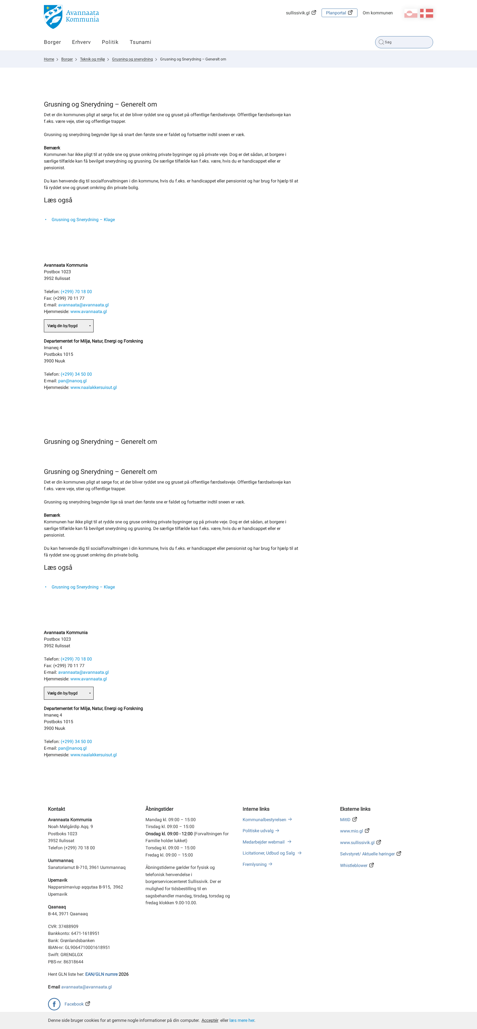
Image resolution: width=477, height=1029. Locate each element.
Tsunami (141, 42)
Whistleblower (353, 865)
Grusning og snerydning (132, 59)
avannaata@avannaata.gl (83, 304)
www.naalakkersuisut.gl (93, 387)
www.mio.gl (351, 831)
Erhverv (81, 42)
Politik (110, 42)
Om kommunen (378, 12)
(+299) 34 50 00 (76, 374)
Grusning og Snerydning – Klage (83, 219)
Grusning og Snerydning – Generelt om (193, 59)
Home (49, 59)
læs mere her (241, 1020)
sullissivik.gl (298, 12)
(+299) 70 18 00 (76, 291)
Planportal (336, 12)
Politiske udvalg (258, 830)
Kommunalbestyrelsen (264, 819)
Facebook (74, 1004)
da (426, 13)
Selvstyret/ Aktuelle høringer (367, 853)
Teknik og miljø (92, 59)
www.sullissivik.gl (357, 842)
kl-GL (410, 13)
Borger (52, 42)
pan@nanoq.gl (72, 380)
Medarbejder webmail (264, 842)
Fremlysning (255, 864)
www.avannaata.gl (88, 311)
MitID (345, 819)
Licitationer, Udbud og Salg (269, 853)
